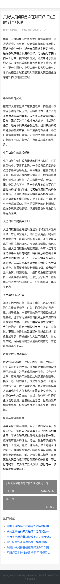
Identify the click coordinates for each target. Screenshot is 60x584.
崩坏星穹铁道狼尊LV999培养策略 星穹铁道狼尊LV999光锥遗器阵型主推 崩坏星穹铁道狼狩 (29, 542)
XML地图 (31, 579)
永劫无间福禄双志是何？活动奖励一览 (29, 531)
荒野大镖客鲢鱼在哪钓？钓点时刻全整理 (29, 526)
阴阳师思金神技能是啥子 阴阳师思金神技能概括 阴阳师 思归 (29, 552)
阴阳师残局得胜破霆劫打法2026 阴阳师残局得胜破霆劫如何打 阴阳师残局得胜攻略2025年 (29, 547)
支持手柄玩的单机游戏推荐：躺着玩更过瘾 (29, 536)
